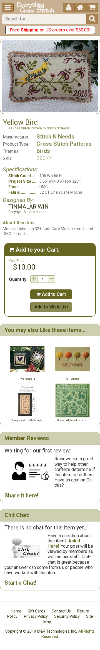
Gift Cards (36, 611)
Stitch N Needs (55, 136)
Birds (43, 151)
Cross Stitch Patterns (64, 143)
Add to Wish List (51, 307)
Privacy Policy (36, 616)
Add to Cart (51, 294)
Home (16, 611)
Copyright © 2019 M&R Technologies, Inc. (41, 631)
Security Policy (67, 616)
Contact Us (61, 611)
